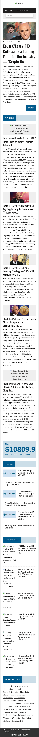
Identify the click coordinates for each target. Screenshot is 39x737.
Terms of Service (14, 730)
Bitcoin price (8, 686)
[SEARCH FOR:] (19, 15)
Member (7, 732)
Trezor (6, 718)
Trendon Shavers (10, 712)
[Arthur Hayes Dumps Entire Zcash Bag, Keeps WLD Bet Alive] (9, 475)
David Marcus (8, 709)
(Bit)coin (6, 721)
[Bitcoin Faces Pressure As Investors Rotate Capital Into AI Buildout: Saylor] (9, 496)
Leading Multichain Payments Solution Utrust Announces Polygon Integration (26, 635)
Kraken (18, 709)
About (5, 730)
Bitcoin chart (8, 689)
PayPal (18, 689)
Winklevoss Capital (10, 706)
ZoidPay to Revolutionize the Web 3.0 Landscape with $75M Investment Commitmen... (26, 573)
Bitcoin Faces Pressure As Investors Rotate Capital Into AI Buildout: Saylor (26, 493)
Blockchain (24, 692)
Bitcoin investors (18, 695)
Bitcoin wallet (17, 721)
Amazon (30, 715)
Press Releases (22, 10)
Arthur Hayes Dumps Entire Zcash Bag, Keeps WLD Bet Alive (26, 472)
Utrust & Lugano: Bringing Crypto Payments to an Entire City (26, 616)
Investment (8, 698)
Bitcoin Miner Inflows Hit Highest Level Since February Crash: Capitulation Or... (20, 504)
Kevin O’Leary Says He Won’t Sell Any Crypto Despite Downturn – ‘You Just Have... (18, 209)
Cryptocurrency (21, 686)
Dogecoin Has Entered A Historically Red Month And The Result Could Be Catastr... (26, 515)
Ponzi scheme (19, 698)
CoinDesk (22, 712)
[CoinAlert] (19, 3)
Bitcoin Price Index (10, 692)
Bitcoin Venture (9, 700)
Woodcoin (16, 718)
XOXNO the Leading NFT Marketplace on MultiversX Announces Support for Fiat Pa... (27, 549)
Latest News (9, 10)
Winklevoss (22, 700)
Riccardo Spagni (19, 715)
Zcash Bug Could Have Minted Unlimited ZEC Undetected (20, 526)
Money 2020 (29, 703)
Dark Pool (7, 715)
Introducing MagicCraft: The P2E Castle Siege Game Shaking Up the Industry (26, 659)
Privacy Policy (25, 730)
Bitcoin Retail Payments (12, 703)
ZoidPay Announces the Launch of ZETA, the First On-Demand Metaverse (26, 595)
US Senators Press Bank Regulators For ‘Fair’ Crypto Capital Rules (20, 483)
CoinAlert (25, 735)
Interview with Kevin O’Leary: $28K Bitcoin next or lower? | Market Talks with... (19, 141)
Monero (6, 695)
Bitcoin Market (26, 706)
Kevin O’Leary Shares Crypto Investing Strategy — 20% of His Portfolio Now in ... (19, 271)
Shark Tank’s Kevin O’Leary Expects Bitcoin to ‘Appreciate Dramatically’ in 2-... (19, 322)
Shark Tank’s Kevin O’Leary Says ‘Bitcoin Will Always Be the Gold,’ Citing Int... (18, 387)
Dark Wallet (26, 718)
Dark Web (27, 709)
